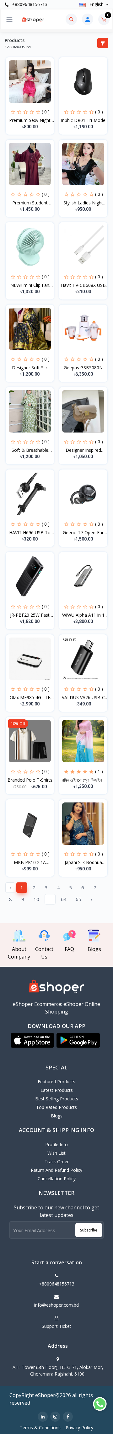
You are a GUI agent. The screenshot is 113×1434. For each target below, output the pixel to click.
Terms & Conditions (40, 1428)
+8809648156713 (29, 4)
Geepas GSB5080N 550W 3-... (83, 368)
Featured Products (56, 1082)
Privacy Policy (79, 1428)
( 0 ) (46, 112)
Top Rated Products (56, 1107)
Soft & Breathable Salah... (30, 450)
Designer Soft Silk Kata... (30, 368)
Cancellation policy (57, 1179)
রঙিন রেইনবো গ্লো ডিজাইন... (83, 780)
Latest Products (56, 1090)
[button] (32, 1040)
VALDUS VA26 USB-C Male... (83, 697)
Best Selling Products (56, 1099)
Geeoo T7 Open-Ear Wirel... (83, 532)
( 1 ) (99, 771)
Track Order (57, 1162)
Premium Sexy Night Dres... (30, 120)
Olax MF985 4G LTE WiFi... (30, 697)
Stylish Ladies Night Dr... (83, 203)
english (96, 4)
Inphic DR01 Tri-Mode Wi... (83, 120)
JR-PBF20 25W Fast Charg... (30, 615)
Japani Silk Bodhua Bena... (83, 862)
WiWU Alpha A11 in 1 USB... (83, 615)
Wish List (56, 1153)
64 (64, 899)
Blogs (56, 1116)
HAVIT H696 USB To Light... (30, 532)
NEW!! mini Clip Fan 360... (29, 285)
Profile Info (56, 1144)
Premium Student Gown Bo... (30, 203)
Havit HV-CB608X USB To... (83, 285)
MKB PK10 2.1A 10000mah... (30, 862)
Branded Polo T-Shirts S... (30, 780)
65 (78, 899)
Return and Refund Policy (56, 1170)
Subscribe (88, 1230)
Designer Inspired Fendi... (83, 450)
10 (36, 899)
